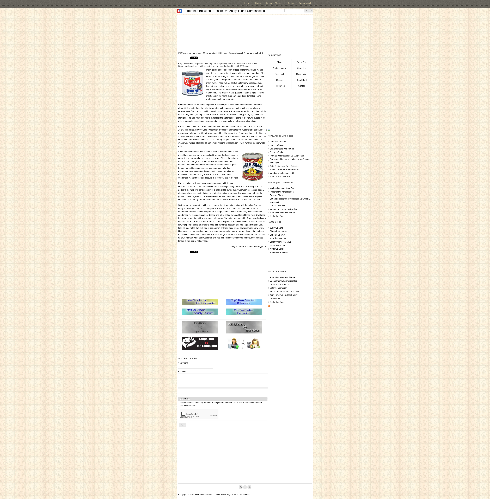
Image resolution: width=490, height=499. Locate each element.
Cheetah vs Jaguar (278, 231)
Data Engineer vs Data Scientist (284, 166)
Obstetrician (301, 74)
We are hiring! (305, 3)
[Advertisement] (245, 32)
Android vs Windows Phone (282, 212)
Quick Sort (301, 62)
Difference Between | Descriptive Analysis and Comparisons (224, 10)
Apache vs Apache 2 (279, 252)
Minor (279, 62)
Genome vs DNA (277, 235)
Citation (257, 3)
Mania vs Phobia (277, 245)
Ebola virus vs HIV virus (280, 242)
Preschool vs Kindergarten (282, 192)
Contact (291, 3)
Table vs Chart (276, 195)
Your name (183, 363)
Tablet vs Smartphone (279, 284)
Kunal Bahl (302, 80)
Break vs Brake (276, 152)
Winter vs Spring (277, 249)
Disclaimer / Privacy (274, 3)
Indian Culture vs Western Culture (285, 291)
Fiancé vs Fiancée (278, 238)
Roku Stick (280, 86)
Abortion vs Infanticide (280, 176)
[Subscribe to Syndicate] (269, 306)
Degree (279, 80)
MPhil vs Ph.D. (276, 298)
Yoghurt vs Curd (277, 216)
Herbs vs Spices (277, 145)
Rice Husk (279, 74)
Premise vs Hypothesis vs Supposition (287, 156)
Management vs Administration (283, 209)
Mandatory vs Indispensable (282, 173)
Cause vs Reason (278, 142)
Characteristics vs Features (282, 149)
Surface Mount (279, 68)
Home (246, 3)
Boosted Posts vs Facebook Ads (284, 169)
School (301, 86)
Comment (183, 372)
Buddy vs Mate (276, 228)
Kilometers (301, 68)
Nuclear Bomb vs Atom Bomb (283, 188)
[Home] (179, 11)
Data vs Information (278, 205)
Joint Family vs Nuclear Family (283, 295)
